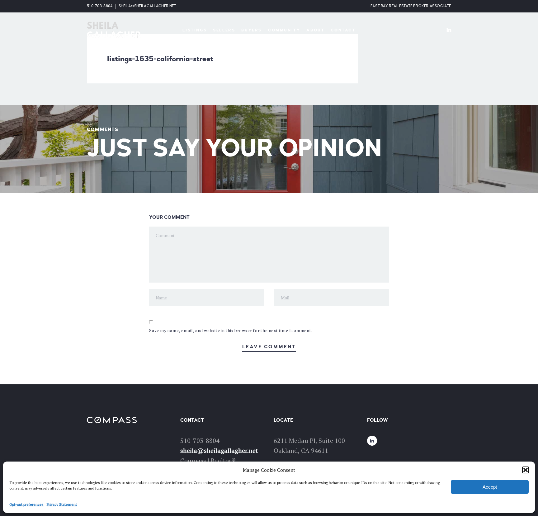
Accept (490, 487)
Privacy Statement (62, 504)
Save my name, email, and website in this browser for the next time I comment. (231, 330)
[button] (525, 470)
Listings (194, 30)
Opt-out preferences (26, 504)
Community (284, 30)
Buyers (251, 30)
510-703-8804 (100, 6)
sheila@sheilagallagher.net (147, 6)
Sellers (224, 30)
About (315, 30)
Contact (343, 30)
